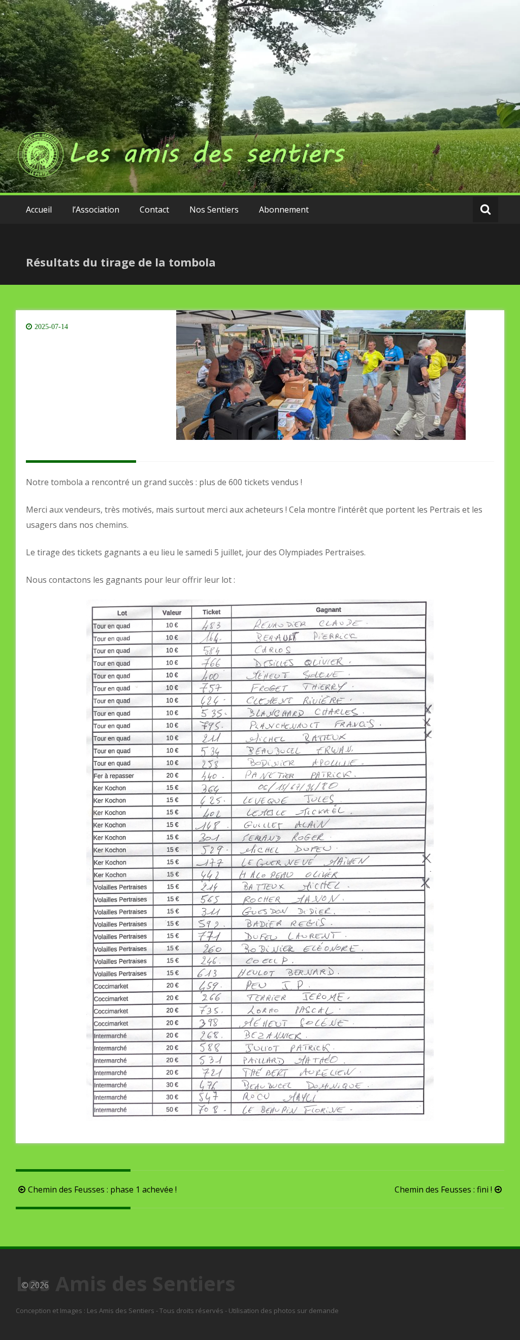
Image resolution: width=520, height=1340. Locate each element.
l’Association (95, 209)
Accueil (39, 209)
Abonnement (284, 209)
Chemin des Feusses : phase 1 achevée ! (102, 1189)
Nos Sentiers (214, 209)
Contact (154, 209)
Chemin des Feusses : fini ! (443, 1189)
